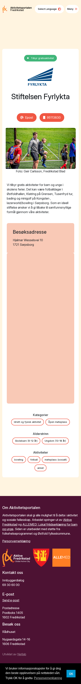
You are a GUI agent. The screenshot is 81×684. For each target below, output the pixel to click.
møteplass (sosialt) (56, 459)
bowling (18, 459)
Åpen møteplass (57, 422)
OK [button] (71, 673)
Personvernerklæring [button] (48, 678)
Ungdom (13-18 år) (55, 440)
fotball (34, 459)
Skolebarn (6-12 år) (26, 440)
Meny (70, 9)
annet (40, 468)
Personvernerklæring (16, 541)
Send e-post (10, 600)
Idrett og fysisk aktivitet (27, 422)
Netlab (21, 654)
